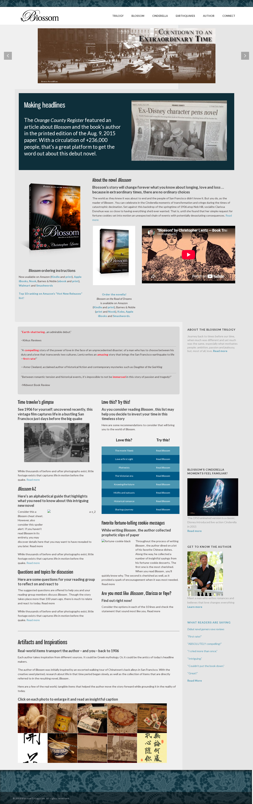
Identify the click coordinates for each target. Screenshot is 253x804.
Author (208, 15)
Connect (228, 15)
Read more (33, 479)
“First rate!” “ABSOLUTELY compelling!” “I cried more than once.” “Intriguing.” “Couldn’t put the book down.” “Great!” (205, 651)
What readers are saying (209, 622)
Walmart (24, 285)
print (111, 307)
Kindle (98, 307)
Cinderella (160, 15)
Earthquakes (185, 15)
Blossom (137, 15)
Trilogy (118, 15)
